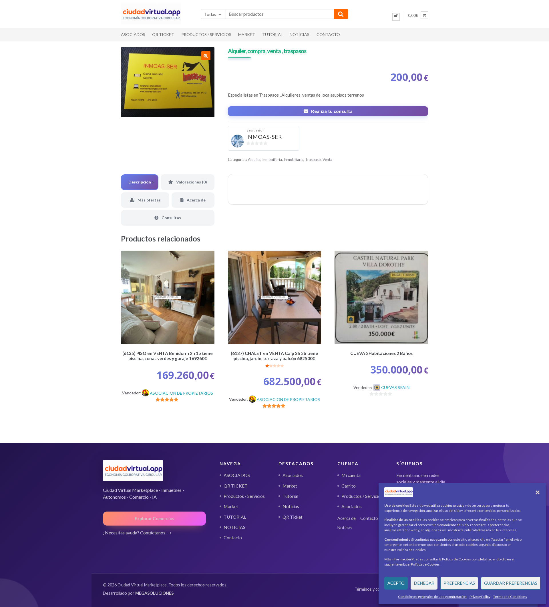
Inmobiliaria (272, 159)
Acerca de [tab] (196, 199)
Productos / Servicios (206, 34)
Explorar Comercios (154, 518)
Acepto (396, 583)
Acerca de (346, 518)
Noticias (291, 506)
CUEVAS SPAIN (395, 387)
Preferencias (459, 583)
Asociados (293, 475)
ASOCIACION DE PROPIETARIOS (181, 393)
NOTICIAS (299, 34)
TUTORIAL (272, 34)
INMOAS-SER (264, 136)
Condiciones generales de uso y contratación (432, 596)
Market (246, 34)
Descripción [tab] (139, 181)
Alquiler (254, 159)
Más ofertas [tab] (149, 199)
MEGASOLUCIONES (154, 593)
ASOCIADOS (133, 34)
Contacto (328, 34)
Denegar (424, 583)
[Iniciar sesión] (396, 17)
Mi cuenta (351, 475)
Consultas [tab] (171, 217)
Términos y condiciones (376, 589)
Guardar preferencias (510, 583)
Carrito (348, 485)
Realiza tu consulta (332, 111)
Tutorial (290, 496)
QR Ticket (293, 517)
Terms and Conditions (510, 596)
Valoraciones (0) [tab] (191, 181)
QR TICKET (163, 34)
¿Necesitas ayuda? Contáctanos (134, 532)
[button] (537, 492)
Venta (327, 159)
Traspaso (313, 159)
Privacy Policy (480, 596)
